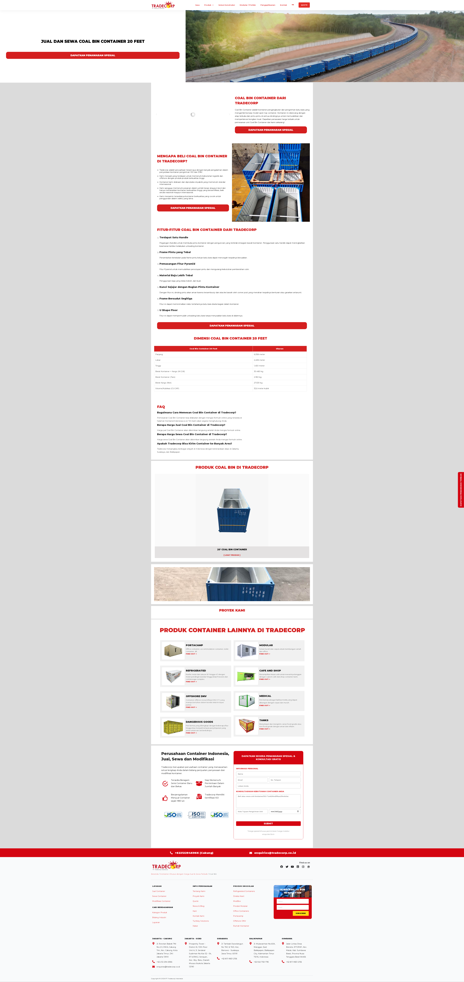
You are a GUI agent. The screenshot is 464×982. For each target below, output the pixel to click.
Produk (207, 5)
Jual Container (158, 891)
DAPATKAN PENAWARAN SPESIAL (92, 55)
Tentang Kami (199, 891)
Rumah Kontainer (241, 926)
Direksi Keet (238, 896)
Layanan (156, 922)
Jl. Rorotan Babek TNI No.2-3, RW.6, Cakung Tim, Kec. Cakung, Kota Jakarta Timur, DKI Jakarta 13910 (167, 950)
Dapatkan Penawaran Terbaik (461, 489)
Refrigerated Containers (244, 891)
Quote (196, 901)
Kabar (195, 926)
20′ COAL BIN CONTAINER (232, 549)
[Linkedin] (298, 866)
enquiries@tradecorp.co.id (168, 967)
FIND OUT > (191, 654)
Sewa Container (159, 896)
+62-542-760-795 (261, 962)
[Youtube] (292, 866)
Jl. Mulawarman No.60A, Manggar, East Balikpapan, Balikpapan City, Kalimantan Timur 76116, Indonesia (264, 950)
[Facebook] (281, 866)
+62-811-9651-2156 (229, 959)
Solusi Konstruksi (226, 5)
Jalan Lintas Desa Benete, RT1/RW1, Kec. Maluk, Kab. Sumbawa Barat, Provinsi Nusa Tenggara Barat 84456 (296, 950)
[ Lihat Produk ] (232, 555)
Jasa (197, 5)
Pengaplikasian (268, 5)
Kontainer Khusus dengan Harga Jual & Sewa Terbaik (184, 874)
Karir (195, 911)
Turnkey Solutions (201, 921)
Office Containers (241, 911)
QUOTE (304, 5)
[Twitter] (287, 866)
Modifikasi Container (161, 901)
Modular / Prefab (248, 5)
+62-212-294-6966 (164, 962)
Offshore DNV (239, 921)
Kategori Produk (159, 912)
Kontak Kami (198, 916)
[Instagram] (303, 866)
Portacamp (238, 916)
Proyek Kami (198, 896)
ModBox (237, 901)
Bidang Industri (159, 917)
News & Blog (198, 906)
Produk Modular (240, 906)
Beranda (155, 874)
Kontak (283, 5)
